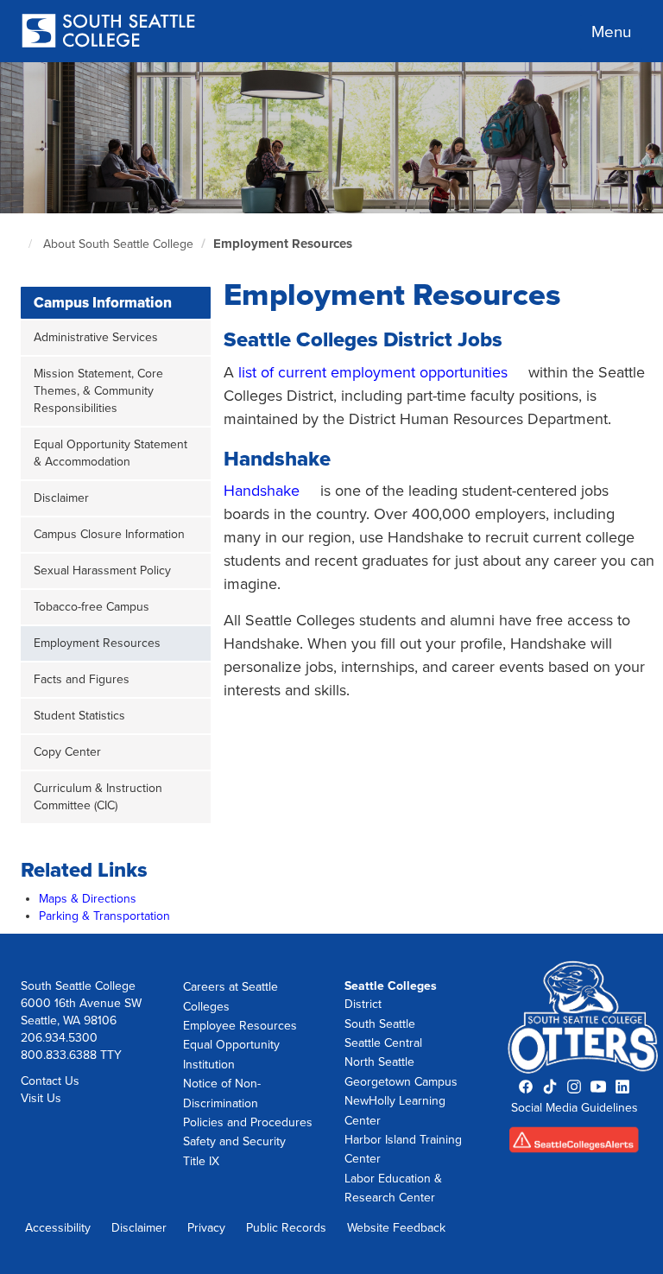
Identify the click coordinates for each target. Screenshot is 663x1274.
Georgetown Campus (401, 1081)
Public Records (286, 1227)
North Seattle (379, 1062)
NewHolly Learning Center (394, 1110)
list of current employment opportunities (373, 372)
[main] (331, 498)
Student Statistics (79, 715)
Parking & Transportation (104, 916)
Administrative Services (96, 337)
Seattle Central (383, 1043)
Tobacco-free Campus (91, 606)
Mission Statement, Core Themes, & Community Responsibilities (98, 390)
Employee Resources (240, 1025)
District (363, 1004)
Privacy (206, 1227)
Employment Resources (282, 243)
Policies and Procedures (248, 1122)
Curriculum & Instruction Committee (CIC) (98, 797)
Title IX (201, 1161)
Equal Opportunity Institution (231, 1054)
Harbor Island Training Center (403, 1149)
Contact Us (50, 1081)
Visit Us (41, 1098)
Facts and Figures (81, 679)
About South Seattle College (118, 244)
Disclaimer (61, 498)
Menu (611, 31)
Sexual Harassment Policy (102, 570)
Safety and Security (234, 1141)
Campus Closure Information (109, 534)
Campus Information (103, 303)
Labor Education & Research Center (393, 1188)
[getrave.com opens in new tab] (575, 1144)
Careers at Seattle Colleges (230, 996)
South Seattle (379, 1024)
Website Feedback (396, 1227)
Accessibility (58, 1227)
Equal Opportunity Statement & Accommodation (110, 453)
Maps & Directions (87, 898)
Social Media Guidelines (574, 1107)
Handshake (262, 490)
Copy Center (67, 752)
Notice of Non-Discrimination (222, 1093)
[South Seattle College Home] (108, 32)
